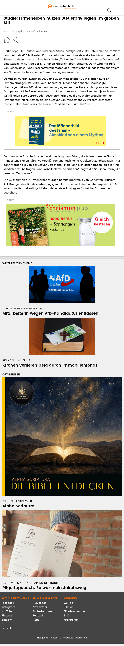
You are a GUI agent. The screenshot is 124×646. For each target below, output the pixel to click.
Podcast (38, 615)
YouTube (7, 611)
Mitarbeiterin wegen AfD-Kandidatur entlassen (50, 313)
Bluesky (7, 619)
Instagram (8, 607)
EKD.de (69, 607)
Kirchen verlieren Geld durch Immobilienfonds (50, 365)
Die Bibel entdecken (17, 501)
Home (7, 40)
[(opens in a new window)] (60, 131)
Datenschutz (66, 638)
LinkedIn (7, 628)
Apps (36, 619)
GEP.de (68, 602)
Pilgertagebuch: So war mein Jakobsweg (44, 588)
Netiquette (42, 638)
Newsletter (40, 607)
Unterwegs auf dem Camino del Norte (30, 582)
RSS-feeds (39, 602)
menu (4, 7)
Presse (54, 638)
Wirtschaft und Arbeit (35, 31)
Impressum (81, 638)
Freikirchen (71, 619)
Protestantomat (43, 611)
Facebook (8, 602)
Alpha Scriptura (18, 506)
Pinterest (7, 615)
